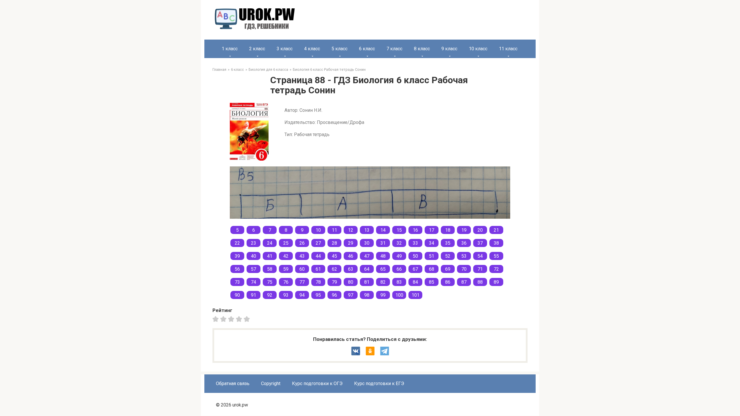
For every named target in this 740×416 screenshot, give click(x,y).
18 (447, 230)
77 (302, 282)
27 (318, 243)
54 (480, 256)
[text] (247, 318)
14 (383, 230)
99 (383, 295)
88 (480, 282)
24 (269, 243)
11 (334, 230)
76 (285, 282)
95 (318, 295)
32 (399, 243)
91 (253, 295)
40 (253, 256)
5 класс (339, 48)
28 (334, 243)
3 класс (285, 48)
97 (350, 295)
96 (334, 295)
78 (318, 282)
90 (237, 295)
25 (285, 243)
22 (237, 243)
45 (334, 256)
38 (496, 243)
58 (269, 269)
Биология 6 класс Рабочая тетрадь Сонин (329, 69)
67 (415, 269)
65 (383, 269)
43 (302, 256)
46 (350, 256)
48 (383, 256)
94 (302, 295)
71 (480, 269)
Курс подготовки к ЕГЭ (379, 383)
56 (237, 269)
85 (431, 282)
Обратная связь (232, 383)
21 (496, 230)
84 (415, 282)
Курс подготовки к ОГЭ (317, 383)
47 (366, 256)
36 (464, 243)
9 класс (449, 48)
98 (366, 295)
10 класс (478, 48)
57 (253, 269)
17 (431, 230)
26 (302, 243)
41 (269, 256)
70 (464, 269)
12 (350, 230)
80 (350, 282)
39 (237, 256)
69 (447, 269)
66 (399, 269)
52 (447, 256)
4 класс (312, 48)
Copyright (270, 383)
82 (383, 282)
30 (366, 243)
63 (350, 269)
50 (415, 256)
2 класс (257, 48)
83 (399, 282)
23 (253, 243)
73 (237, 282)
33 (415, 243)
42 (285, 256)
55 (496, 256)
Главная (219, 69)
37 (480, 243)
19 (464, 230)
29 (350, 243)
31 (383, 243)
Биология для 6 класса (268, 69)
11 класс (508, 48)
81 (366, 282)
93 (285, 295)
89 (496, 282)
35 (447, 243)
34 (431, 243)
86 (447, 282)
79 (334, 282)
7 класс (394, 48)
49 (399, 256)
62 (334, 269)
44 (318, 256)
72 (496, 269)
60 (302, 269)
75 (269, 282)
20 (480, 230)
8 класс (422, 48)
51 (431, 256)
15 (399, 230)
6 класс (367, 48)
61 (318, 269)
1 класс (230, 48)
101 (415, 295)
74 (253, 282)
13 (366, 230)
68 (431, 269)
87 (464, 282)
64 (366, 269)
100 (399, 295)
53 (464, 256)
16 (415, 230)
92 (269, 295)
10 (318, 230)
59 (285, 269)
